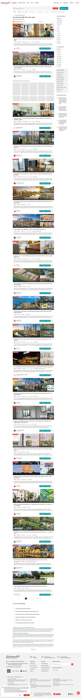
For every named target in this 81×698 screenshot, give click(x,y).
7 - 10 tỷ (58, 33)
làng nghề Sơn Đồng (35, 644)
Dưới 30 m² (59, 49)
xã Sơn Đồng (31, 635)
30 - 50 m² (58, 50)
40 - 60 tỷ (58, 41)
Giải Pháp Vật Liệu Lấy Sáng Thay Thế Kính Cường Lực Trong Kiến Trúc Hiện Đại (63, 115)
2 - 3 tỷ (58, 27)
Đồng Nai (60, 81)
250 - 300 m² (59, 62)
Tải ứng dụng (56, 2)
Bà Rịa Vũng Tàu (61, 87)
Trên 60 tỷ (58, 42)
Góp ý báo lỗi (32, 669)
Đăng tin (77, 2)
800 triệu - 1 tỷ (59, 24)
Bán (13, 15)
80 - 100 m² (59, 54)
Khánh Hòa (60, 79)
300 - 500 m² (59, 64)
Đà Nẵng (60, 76)
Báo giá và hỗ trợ (33, 665)
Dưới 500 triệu (59, 20)
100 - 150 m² (59, 56)
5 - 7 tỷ (58, 31)
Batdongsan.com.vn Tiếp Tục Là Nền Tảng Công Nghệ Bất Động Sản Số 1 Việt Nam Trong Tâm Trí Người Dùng (63, 100)
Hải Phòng (60, 83)
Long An (60, 85)
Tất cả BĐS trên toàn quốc (20, 15)
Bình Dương (60, 77)
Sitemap (31, 671)
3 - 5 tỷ (58, 29)
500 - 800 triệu (59, 22)
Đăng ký (71, 2)
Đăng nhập (65, 2)
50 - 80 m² (58, 52)
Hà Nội (60, 74)
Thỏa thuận (59, 18)
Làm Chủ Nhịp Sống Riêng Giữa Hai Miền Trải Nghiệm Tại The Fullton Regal (62, 122)
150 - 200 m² (59, 58)
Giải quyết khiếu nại (45, 671)
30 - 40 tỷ (58, 39)
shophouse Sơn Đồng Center (22, 628)
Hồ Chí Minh (61, 72)
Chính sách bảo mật (45, 669)
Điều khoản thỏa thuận (45, 667)
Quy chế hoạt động (44, 665)
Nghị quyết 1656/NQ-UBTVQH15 (22, 635)
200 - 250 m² (59, 60)
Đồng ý (26, 695)
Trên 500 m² (59, 66)
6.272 (38, 598)
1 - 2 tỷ (58, 25)
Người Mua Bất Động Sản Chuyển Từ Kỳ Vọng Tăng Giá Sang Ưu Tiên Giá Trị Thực (62, 108)
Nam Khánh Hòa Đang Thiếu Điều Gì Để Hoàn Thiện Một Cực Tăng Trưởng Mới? (63, 128)
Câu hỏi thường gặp (33, 667)
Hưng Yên (60, 89)
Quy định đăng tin (44, 663)
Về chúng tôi (32, 663)
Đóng (20, 695)
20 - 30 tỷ (58, 37)
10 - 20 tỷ (58, 35)
